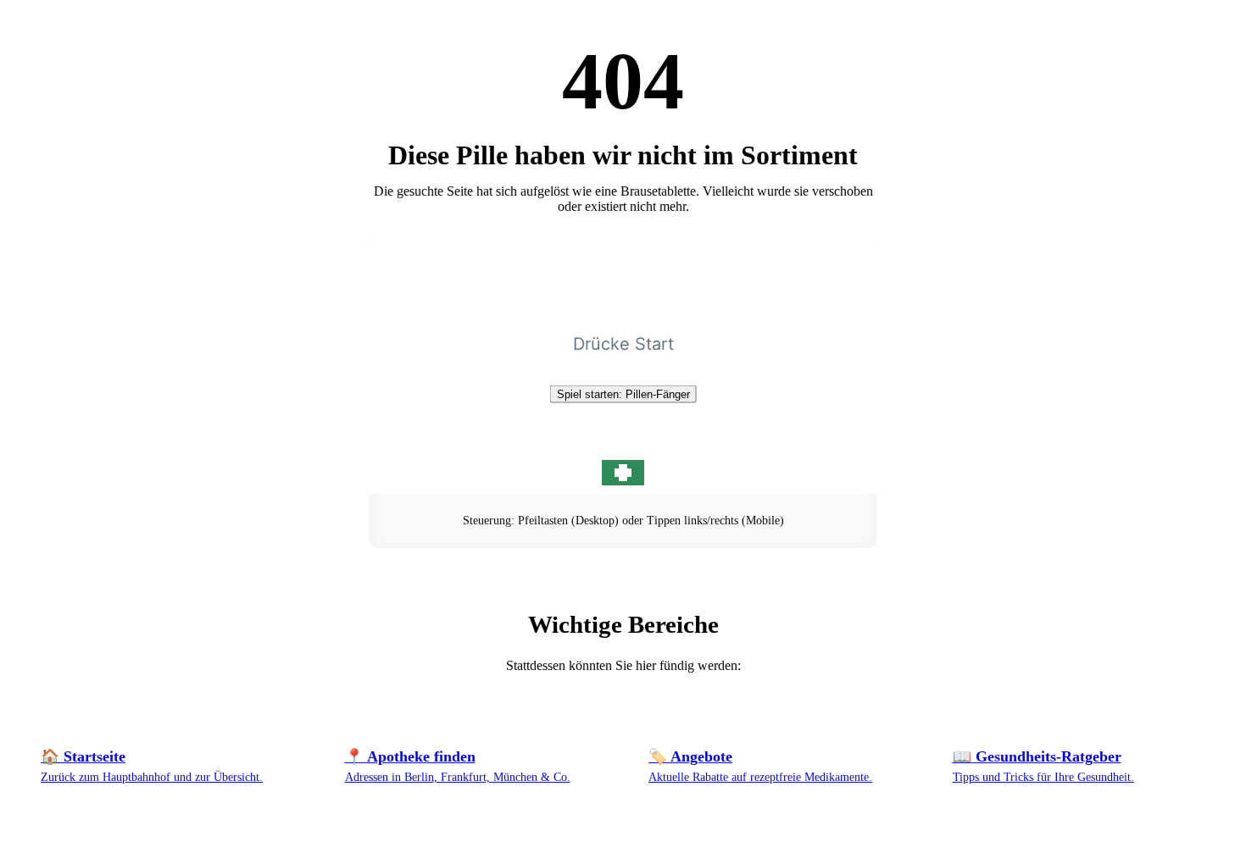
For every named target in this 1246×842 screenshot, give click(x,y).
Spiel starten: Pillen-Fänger (623, 394)
